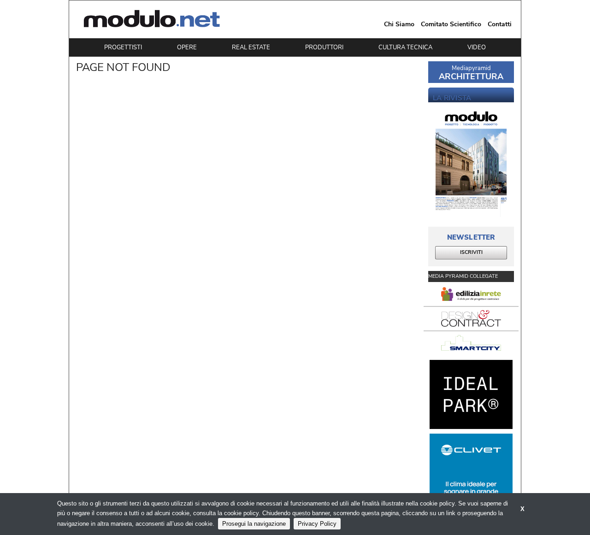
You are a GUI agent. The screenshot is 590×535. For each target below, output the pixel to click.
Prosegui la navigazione (254, 523)
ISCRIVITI (471, 252)
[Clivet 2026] (471, 468)
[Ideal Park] (471, 394)
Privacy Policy (317, 523)
